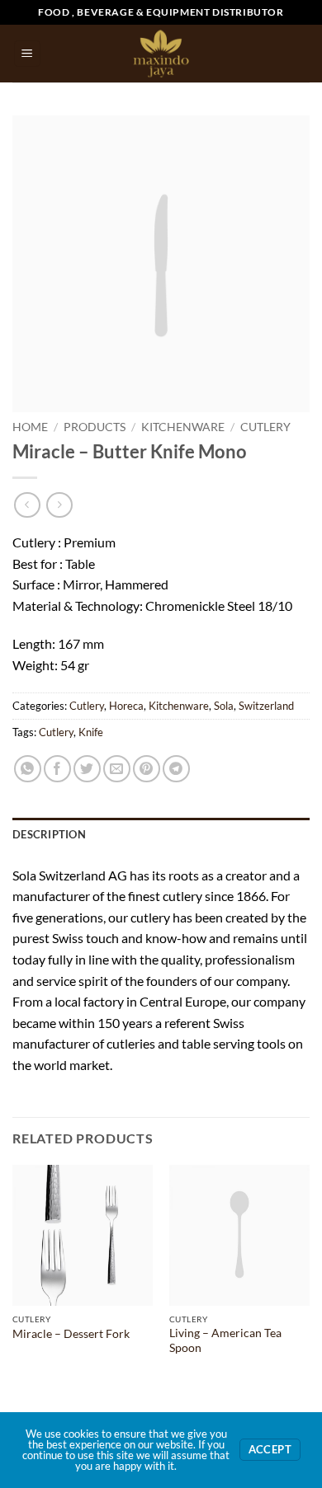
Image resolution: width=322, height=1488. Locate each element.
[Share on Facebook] (57, 768)
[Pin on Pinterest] (146, 768)
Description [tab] (49, 834)
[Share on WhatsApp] (27, 768)
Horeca (126, 705)
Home (30, 427)
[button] (27, 54)
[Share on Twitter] (87, 768)
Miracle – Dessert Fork (71, 1333)
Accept (270, 1449)
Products (94, 427)
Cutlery (265, 427)
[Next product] (27, 505)
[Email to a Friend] (116, 768)
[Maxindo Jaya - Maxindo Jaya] (161, 53)
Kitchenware (183, 427)
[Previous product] (59, 505)
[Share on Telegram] (176, 768)
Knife (90, 732)
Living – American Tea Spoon (225, 1340)
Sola (224, 705)
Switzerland (266, 705)
